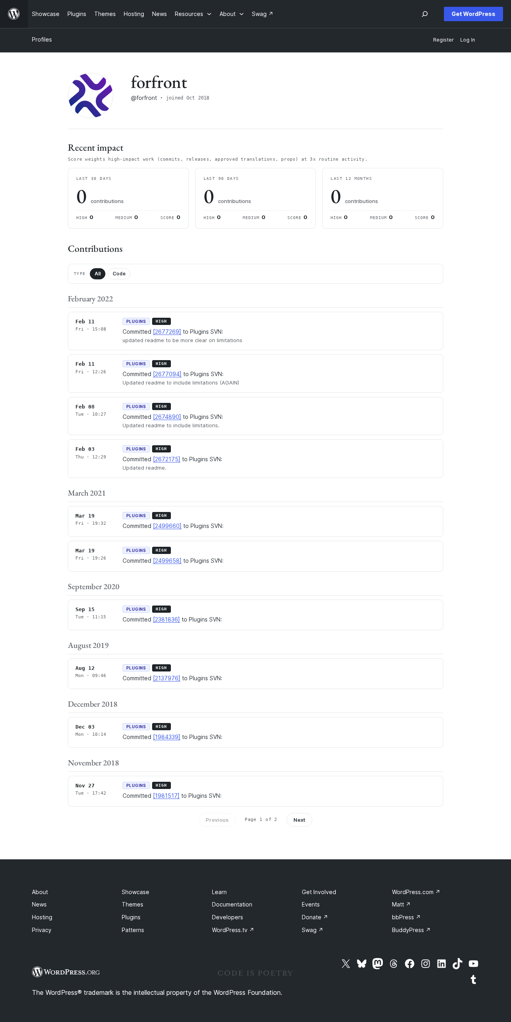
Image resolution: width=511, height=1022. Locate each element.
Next (299, 820)
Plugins (131, 917)
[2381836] (166, 619)
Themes (132, 904)
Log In (467, 40)
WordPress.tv (233, 929)
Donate (315, 917)
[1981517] (166, 795)
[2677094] (167, 374)
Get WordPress (473, 13)
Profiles (42, 39)
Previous (217, 820)
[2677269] (167, 331)
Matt (401, 904)
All (98, 274)
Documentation (232, 904)
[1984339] (166, 736)
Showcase (135, 892)
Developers (227, 917)
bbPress (406, 917)
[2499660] (167, 525)
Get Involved (319, 892)
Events (311, 904)
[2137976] (166, 678)
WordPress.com (416, 892)
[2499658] (167, 560)
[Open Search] (425, 14)
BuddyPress (411, 929)
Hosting (42, 917)
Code (119, 274)
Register (443, 40)
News (39, 904)
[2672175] (166, 459)
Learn (219, 892)
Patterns (133, 929)
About (40, 892)
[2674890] (167, 416)
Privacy (41, 929)
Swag (312, 929)
